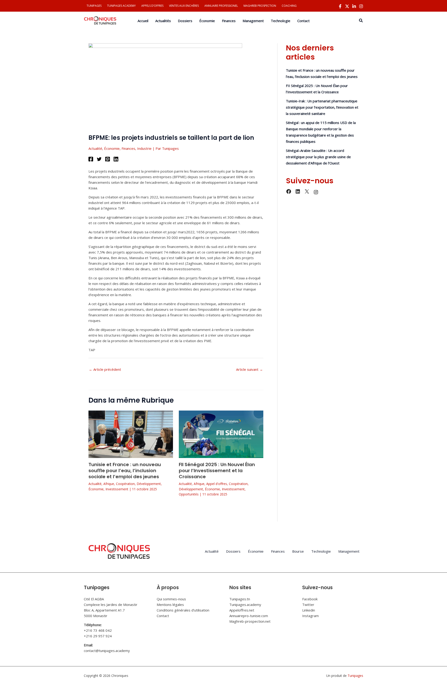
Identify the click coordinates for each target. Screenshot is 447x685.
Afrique (108, 483)
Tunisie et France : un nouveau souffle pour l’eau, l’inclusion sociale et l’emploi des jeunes (124, 470)
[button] (361, 21)
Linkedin (308, 610)
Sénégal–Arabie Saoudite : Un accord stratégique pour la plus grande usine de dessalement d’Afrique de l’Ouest (318, 156)
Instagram (310, 615)
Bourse (298, 551)
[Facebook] (340, 6)
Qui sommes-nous (171, 599)
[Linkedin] (354, 6)
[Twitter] (347, 6)
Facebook (310, 599)
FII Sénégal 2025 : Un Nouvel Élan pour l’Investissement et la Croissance (217, 470)
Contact (163, 615)
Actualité (95, 148)
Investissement (116, 489)
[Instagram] (361, 6)
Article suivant (249, 369)
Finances (128, 148)
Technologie (321, 551)
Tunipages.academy (245, 604)
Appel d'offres (216, 483)
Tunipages (355, 675)
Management (348, 551)
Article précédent (105, 369)
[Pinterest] (107, 158)
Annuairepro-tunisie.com (248, 615)
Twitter (308, 604)
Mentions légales (170, 604)
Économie (112, 148)
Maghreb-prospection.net (250, 621)
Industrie (144, 148)
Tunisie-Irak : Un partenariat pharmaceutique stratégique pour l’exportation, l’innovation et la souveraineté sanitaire (322, 107)
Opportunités (189, 494)
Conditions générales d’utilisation (183, 610)
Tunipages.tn (239, 599)
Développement (149, 483)
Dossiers (233, 551)
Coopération (125, 483)
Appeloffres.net (241, 610)
